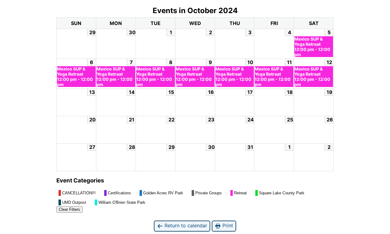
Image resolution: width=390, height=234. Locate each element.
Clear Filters (69, 209)
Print (227, 225)
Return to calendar (185, 225)
